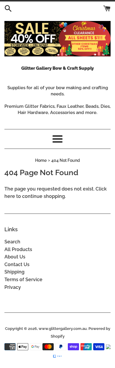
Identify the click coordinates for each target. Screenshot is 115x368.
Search (12, 242)
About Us (14, 257)
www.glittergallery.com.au (63, 328)
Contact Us (16, 264)
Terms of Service (23, 279)
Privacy (12, 287)
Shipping (14, 272)
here (9, 196)
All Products (18, 249)
